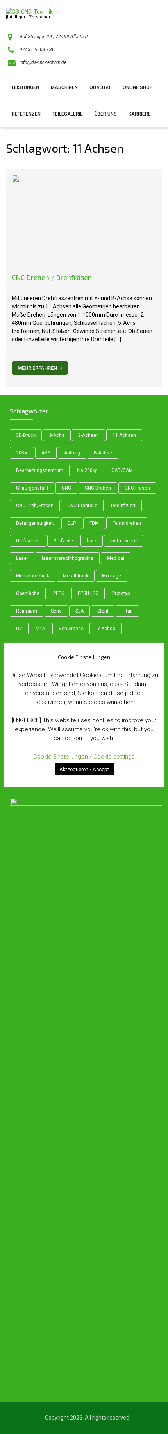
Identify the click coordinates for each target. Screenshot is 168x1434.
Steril (102, 611)
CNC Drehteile (82, 505)
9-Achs (56, 435)
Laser (22, 558)
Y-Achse (106, 628)
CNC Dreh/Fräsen (35, 505)
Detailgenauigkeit (35, 523)
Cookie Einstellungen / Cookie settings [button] (84, 756)
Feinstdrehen (127, 523)
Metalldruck (75, 576)
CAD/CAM (122, 470)
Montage (111, 576)
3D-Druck (26, 435)
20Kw (22, 453)
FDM (94, 523)
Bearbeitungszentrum (39, 470)
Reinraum (26, 611)
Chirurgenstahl (32, 488)
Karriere (140, 114)
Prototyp (121, 593)
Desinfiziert (123, 505)
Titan (127, 611)
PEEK (58, 593)
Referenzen (26, 114)
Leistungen (25, 87)
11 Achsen (124, 435)
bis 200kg (87, 470)
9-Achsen (88, 435)
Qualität (100, 87)
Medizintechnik (32, 576)
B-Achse (103, 453)
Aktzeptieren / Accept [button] (84, 769)
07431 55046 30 (37, 49)
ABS (45, 453)
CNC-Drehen (98, 488)
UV (19, 628)
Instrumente (123, 540)
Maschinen (64, 87)
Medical (115, 558)
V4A (40, 628)
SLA (79, 611)
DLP (72, 523)
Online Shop (138, 87)
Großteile (63, 540)
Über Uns (106, 114)
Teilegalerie (67, 114)
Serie (56, 611)
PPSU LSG (88, 593)
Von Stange (71, 628)
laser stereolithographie (67, 558)
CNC (66, 488)
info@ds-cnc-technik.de (43, 62)
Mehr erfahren (38, 368)
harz (92, 540)
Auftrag (72, 453)
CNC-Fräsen (137, 488)
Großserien (28, 540)
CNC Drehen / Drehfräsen (52, 277)
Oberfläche (27, 593)
